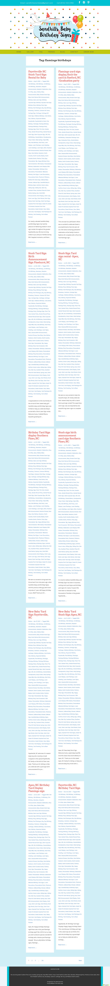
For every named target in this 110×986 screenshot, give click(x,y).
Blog (62, 52)
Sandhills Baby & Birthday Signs (69, 185)
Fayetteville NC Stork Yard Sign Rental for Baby (37, 74)
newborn (41, 153)
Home (18, 52)
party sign (44, 158)
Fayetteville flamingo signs (72, 121)
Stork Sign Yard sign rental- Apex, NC (68, 256)
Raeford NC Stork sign (34, 179)
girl (49, 134)
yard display (37, 211)
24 (42, 960)
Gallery (30, 52)
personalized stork (33, 177)
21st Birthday (31, 86)
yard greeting (37, 214)
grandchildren (39, 137)
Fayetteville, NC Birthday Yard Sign (69, 787)
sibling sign (31, 187)
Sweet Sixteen (39, 209)
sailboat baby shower (69, 182)
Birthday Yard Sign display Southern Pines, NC (39, 435)
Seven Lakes (44, 185)
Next (80, 960)
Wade (48, 209)
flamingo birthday (44, 124)
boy (43, 108)
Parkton (39, 158)
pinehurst (41, 177)
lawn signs (40, 147)
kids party (41, 142)
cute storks (48, 116)
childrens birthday (39, 116)
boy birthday (47, 108)
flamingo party (43, 126)
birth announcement (43, 97)
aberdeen (38, 86)
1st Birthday (47, 84)
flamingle (35, 124)
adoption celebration (42, 89)
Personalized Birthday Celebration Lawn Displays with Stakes (40, 166)
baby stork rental (33, 97)
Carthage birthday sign (43, 476)
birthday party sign (42, 105)
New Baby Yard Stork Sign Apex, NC (70, 613)
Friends (51, 52)
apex (35, 92)
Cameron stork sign (40, 474)
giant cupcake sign (39, 134)
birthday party (32, 105)
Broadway (31, 110)
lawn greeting (45, 145)
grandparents (47, 137)
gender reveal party (37, 131)
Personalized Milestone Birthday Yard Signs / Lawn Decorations (69, 177)
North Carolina (67, 158)
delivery (33, 118)
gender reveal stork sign (35, 316)
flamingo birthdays (33, 126)
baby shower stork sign (43, 94)
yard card (31, 211)
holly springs (39, 139)
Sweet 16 (44, 203)
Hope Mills (45, 139)
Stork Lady (47, 195)
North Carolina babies (39, 155)
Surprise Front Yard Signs (35, 203)
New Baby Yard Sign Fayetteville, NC (38, 614)
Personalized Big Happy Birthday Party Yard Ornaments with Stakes (68, 166)
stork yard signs (45, 201)
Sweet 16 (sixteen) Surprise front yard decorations (39, 206)
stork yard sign (36, 201)
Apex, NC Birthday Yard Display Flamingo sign (39, 788)
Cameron (36, 110)
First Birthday (61, 124)
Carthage (38, 113)
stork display (40, 195)
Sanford (39, 185)
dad (29, 118)
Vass (44, 209)
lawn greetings (32, 147)
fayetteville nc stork (40, 121)
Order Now (89, 52)
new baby (70, 156)
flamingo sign (32, 129)
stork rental (41, 198)
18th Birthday (39, 84)
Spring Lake (35, 193)
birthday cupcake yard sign (43, 102)
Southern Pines (32, 190)
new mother (35, 153)
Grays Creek (31, 139)
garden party (34, 314)
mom (45, 147)
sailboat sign (36, 182)
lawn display (61, 148)
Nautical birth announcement (69, 153)
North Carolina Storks (68, 161)
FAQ (40, 52)
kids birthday (34, 142)
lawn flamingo (37, 145)
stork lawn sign (32, 198)
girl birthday (31, 137)
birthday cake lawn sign (35, 100)
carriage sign (32, 113)
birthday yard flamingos (34, 108)
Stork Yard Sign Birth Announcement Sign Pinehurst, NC (39, 258)
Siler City (44, 187)
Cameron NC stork (45, 110)
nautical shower (44, 150)
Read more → (32, 242)
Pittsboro (46, 177)
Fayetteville (31, 121)
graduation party (65, 140)
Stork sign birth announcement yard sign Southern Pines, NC (69, 437)
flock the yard (40, 129)
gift (46, 134)
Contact (74, 52)
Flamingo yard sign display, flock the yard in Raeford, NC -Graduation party (69, 76)
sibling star (38, 187)
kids (29, 142)
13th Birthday (31, 84)
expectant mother (40, 118)
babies (39, 92)
